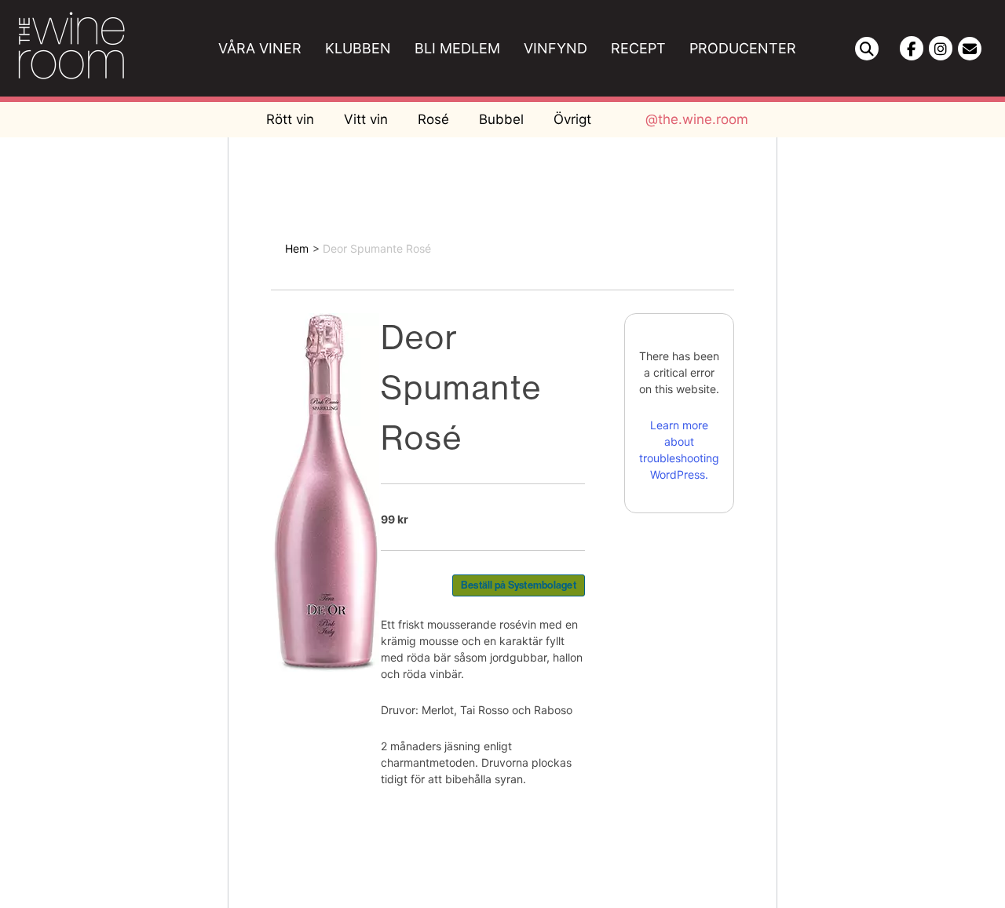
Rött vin (290, 119)
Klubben (358, 48)
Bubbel (501, 119)
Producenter (742, 48)
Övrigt (572, 119)
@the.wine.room (696, 119)
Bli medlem (457, 48)
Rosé (433, 119)
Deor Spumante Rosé (377, 248)
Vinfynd (555, 48)
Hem (297, 248)
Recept (638, 48)
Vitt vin (366, 119)
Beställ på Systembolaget (518, 585)
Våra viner (260, 48)
